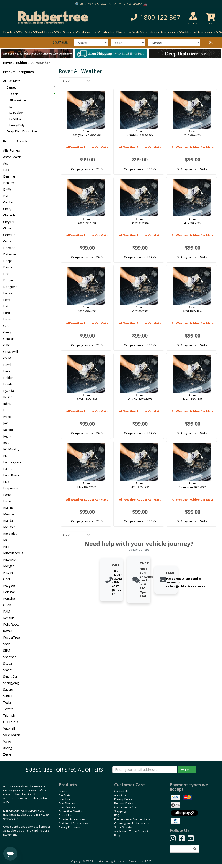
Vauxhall (9, 728)
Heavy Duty (16, 125)
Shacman (9, 657)
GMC (6, 345)
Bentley (8, 183)
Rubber (21, 63)
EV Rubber (16, 113)
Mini (6, 546)
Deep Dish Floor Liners (23, 131)
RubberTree (11, 637)
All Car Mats (11, 81)
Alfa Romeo (11, 150)
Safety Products (69, 827)
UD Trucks (10, 722)
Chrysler (9, 222)
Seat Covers (67, 807)
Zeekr (7, 754)
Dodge (8, 280)
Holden (8, 378)
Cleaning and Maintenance (132, 823)
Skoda (7, 663)
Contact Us (121, 791)
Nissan (8, 572)
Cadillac (8, 202)
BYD (6, 196)
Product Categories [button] (18, 72)
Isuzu (7, 410)
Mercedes (10, 533)
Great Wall (10, 352)
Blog (117, 835)
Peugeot (9, 585)
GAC (6, 326)
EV (11, 106)
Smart (7, 670)
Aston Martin (12, 157)
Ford (6, 313)
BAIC (6, 170)
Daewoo (9, 248)
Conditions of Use (126, 807)
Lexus (7, 495)
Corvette (9, 235)
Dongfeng (10, 287)
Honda (8, 384)
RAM (6, 611)
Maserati (9, 514)
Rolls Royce (11, 624)
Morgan (8, 566)
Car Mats (64, 795)
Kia (5, 456)
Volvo (7, 741)
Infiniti (7, 404)
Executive (15, 119)
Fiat (5, 306)
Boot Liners (66, 799)
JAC (5, 423)
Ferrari (7, 300)
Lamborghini (12, 462)
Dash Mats (139, 32)
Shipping (120, 811)
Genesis (8, 339)
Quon (7, 605)
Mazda (8, 520)
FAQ (116, 815)
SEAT (7, 650)
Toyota (8, 709)
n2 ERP (147, 861)
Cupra (7, 241)
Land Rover (11, 475)
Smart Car (10, 676)
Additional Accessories (73, 823)
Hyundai (9, 391)
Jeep (6, 443)
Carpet (11, 87)
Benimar (9, 176)
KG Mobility (11, 449)
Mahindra (9, 507)
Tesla (7, 702)
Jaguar (7, 436)
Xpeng (7, 748)
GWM (7, 358)
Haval (7, 365)
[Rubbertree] (50, 17)
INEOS (7, 397)
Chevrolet (10, 215)
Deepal (8, 261)
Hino (6, 371)
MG (5, 540)
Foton (7, 319)
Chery (7, 209)
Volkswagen (11, 735)
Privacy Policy (123, 799)
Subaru (8, 689)
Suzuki (7, 696)
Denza (7, 267)
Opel (6, 579)
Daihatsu (9, 254)
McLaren (9, 527)
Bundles (64, 791)
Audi (6, 163)
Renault (8, 618)
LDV (6, 482)
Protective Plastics (71, 811)
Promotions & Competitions (132, 819)
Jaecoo (8, 430)
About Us (120, 795)
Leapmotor (11, 488)
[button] (154, 17)
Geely (7, 332)
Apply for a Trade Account (131, 831)
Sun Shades (67, 803)
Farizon (8, 293)
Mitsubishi (10, 559)
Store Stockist (123, 827)
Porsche (9, 598)
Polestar (9, 592)
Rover (7, 63)
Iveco (7, 417)
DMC (6, 274)
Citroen (8, 228)
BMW (7, 189)
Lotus (7, 501)
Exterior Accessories (72, 819)
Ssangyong (11, 683)
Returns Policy (123, 803)
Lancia (7, 469)
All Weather (17, 100)
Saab (6, 644)
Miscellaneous (13, 553)
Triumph (9, 715)
